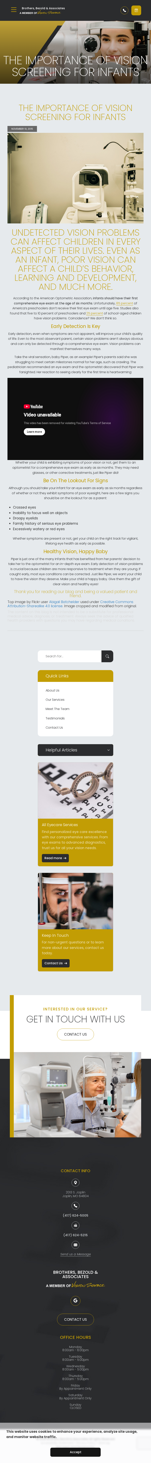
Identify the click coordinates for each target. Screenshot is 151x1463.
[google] (75, 1301)
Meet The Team (57, 709)
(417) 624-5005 (75, 1215)
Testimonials (55, 718)
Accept (75, 1452)
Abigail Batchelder (64, 602)
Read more (53, 858)
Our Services (55, 699)
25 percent (94, 313)
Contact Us (54, 727)
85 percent (124, 303)
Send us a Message (75, 1254)
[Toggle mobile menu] (14, 10)
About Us (52, 690)
